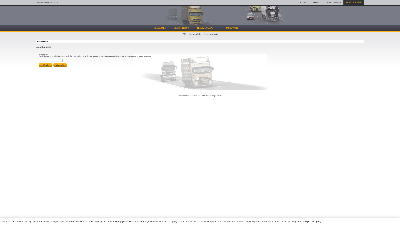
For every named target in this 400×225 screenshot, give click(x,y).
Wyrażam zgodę (313, 221)
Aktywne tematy (211, 34)
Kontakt (303, 2)
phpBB (192, 96)
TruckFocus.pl (205, 28)
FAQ (184, 34)
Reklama (316, 2)
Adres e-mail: (43, 54)
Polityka (334, 2)
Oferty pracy (181, 28)
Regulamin (160, 28)
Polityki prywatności (122, 221)
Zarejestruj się (195, 34)
